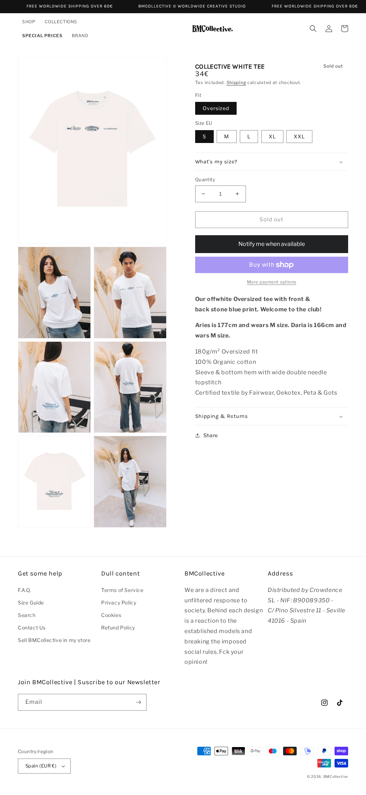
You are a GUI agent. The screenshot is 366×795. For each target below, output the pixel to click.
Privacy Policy (118, 602)
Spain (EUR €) (40, 766)
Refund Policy (118, 627)
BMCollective (335, 776)
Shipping (236, 82)
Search (27, 615)
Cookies (111, 615)
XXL (299, 136)
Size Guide (31, 602)
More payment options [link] (271, 282)
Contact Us (32, 627)
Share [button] (210, 435)
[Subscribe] (138, 702)
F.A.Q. (24, 590)
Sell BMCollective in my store (54, 640)
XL (272, 136)
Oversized (216, 108)
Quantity (205, 179)
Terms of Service (122, 590)
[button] (29, 22)
